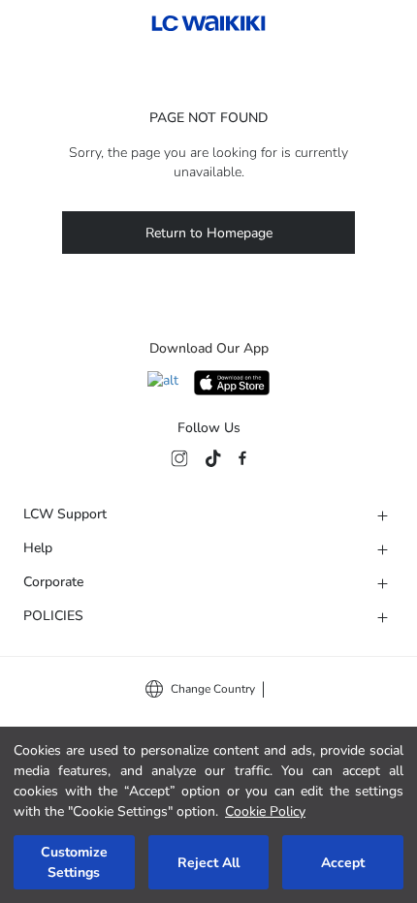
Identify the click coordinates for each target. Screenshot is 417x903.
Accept (343, 863)
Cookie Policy (265, 811)
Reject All (208, 863)
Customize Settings (74, 862)
